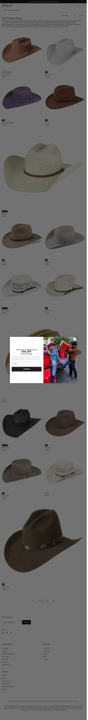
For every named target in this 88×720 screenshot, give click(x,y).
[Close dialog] (74, 339)
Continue (26, 369)
